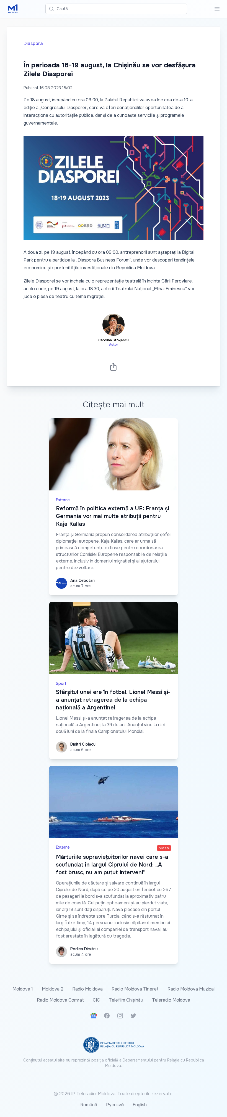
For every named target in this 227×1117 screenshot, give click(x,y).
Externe (63, 499)
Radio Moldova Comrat (60, 1000)
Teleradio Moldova (171, 1000)
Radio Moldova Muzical (191, 989)
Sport (61, 683)
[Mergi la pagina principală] (13, 8)
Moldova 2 (52, 989)
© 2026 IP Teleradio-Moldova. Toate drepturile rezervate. (113, 1094)
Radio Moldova (87, 989)
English (140, 1105)
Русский (115, 1105)
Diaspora (33, 43)
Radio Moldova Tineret (135, 989)
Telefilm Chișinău (126, 1000)
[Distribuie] (113, 366)
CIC (96, 1000)
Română (88, 1105)
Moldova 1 (22, 989)
